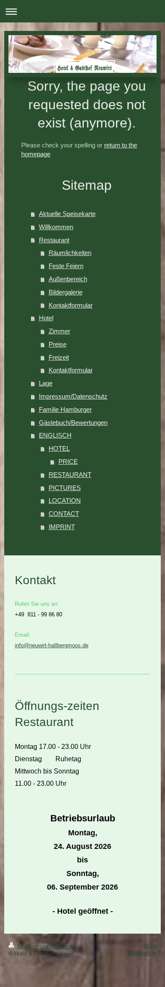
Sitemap (65, 946)
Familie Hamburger (65, 409)
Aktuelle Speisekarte (67, 213)
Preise (57, 344)
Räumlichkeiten (70, 252)
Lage (45, 383)
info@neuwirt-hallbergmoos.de (51, 645)
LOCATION (65, 500)
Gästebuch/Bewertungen (73, 422)
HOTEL (59, 448)
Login (150, 946)
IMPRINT (62, 526)
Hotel (46, 318)
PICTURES (65, 487)
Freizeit (59, 357)
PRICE (68, 461)
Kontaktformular (71, 305)
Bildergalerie (65, 292)
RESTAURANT (70, 474)
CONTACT (64, 513)
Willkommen (56, 226)
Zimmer (59, 331)
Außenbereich (68, 279)
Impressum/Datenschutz (73, 396)
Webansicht (142, 953)
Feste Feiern (66, 265)
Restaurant (54, 240)
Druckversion (34, 946)
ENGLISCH (55, 435)
